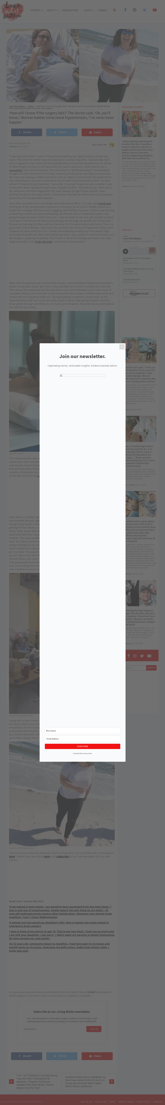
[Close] (122, 346)
